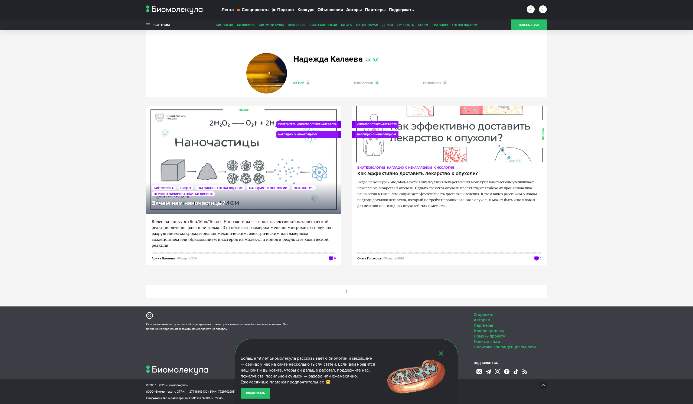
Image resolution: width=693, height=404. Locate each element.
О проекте (483, 314)
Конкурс (306, 9)
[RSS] (524, 371)
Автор (301, 82)
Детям (387, 24)
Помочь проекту (489, 336)
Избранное (366, 82)
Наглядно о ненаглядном (455, 24)
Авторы (354, 9)
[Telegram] (488, 371)
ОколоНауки (367, 24)
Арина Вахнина (163, 258)
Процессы (296, 24)
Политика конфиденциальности (505, 347)
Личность (405, 24)
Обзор (243, 110)
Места (346, 24)
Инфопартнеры (489, 330)
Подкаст (283, 9)
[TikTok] (516, 371)
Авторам (482, 320)
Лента (227, 9)
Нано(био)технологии (268, 188)
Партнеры (375, 9)
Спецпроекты (255, 9)
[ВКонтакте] (479, 371)
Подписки (434, 82)
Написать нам (487, 341)
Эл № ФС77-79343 (210, 398)
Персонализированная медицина (183, 194)
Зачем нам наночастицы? (188, 203)
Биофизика (164, 188)
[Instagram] (497, 371)
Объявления (330, 9)
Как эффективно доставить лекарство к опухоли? (417, 174)
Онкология (303, 188)
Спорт (423, 24)
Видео (185, 188)
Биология (224, 24)
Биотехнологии (323, 24)
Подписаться (529, 24)
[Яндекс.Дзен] (506, 371)
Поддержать (255, 393)
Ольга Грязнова (369, 258)
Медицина (246, 24)
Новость (543, 134)
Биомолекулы (271, 24)
